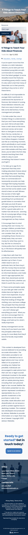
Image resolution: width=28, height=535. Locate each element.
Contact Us (5, 33)
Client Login (5, 29)
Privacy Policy (10, 500)
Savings (19, 59)
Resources (4, 25)
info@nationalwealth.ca (10, 488)
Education (7, 59)
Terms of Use (18, 500)
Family (13, 59)
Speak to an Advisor (14, 451)
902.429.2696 (6, 486)
